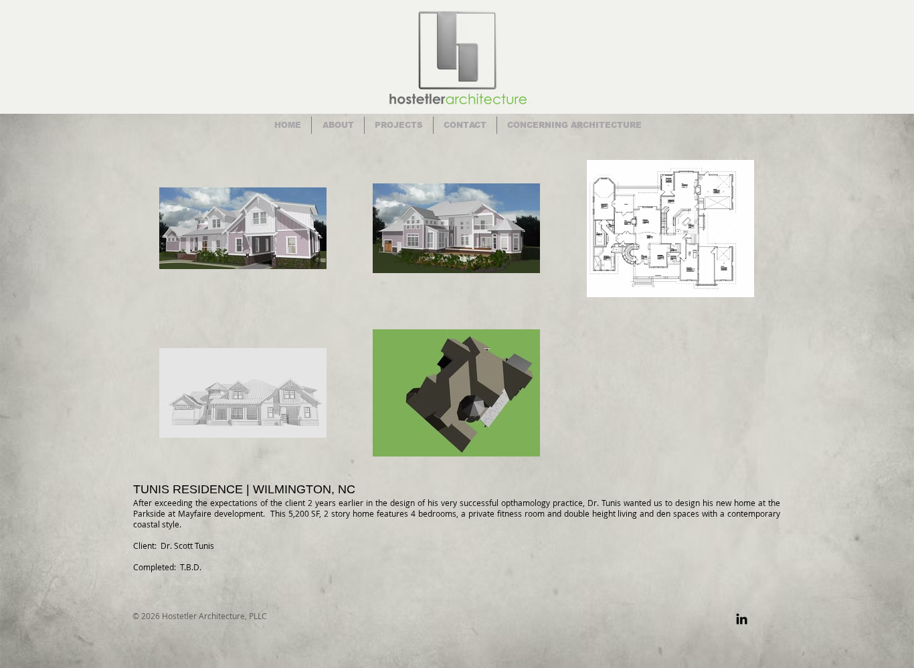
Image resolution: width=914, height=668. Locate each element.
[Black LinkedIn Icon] (741, 619)
